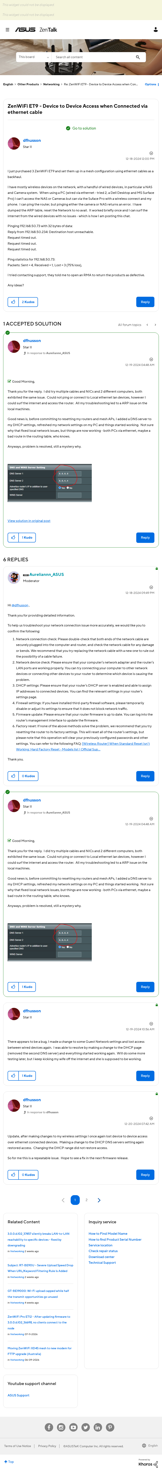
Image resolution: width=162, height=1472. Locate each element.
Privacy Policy (47, 1446)
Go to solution (84, 128)
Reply (145, 302)
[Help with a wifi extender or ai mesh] (155, 325)
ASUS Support (18, 1395)
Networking (51, 84)
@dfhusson (20, 605)
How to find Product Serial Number (115, 1239)
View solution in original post (29, 521)
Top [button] (11, 1462)
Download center (102, 1257)
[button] (13, 302)
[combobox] (98, 57)
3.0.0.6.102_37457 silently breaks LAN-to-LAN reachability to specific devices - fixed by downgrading (38, 1239)
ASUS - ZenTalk (36, 29)
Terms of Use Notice (17, 1446)
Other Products (28, 84)
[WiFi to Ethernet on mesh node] (147, 325)
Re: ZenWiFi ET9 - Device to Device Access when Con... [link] (101, 84)
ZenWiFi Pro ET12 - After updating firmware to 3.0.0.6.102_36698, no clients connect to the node (39, 1322)
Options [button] (150, 84)
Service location (100, 1245)
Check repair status (103, 1251)
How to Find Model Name (108, 1234)
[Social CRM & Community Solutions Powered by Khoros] (148, 1463)
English (8, 84)
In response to (48, 353)
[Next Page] (99, 1200)
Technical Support (102, 1263)
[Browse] (9, 29)
